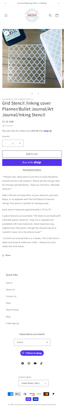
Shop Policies (12, 309)
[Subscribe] (47, 342)
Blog (8, 316)
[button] (6, 15)
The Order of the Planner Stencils (27, 404)
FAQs (8, 303)
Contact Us (11, 296)
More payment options (32, 169)
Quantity (6, 136)
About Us (10, 289)
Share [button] (8, 255)
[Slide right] (38, 93)
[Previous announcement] (5, 3)
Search (9, 282)
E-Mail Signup (12, 323)
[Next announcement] (58, 3)
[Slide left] (25, 93)
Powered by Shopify (48, 404)
